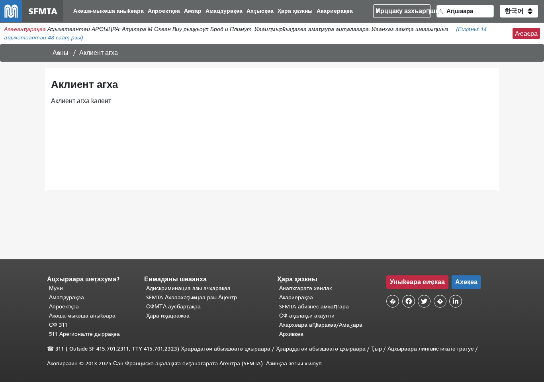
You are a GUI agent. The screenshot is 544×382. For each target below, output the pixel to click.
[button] (519, 11)
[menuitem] (108, 11)
